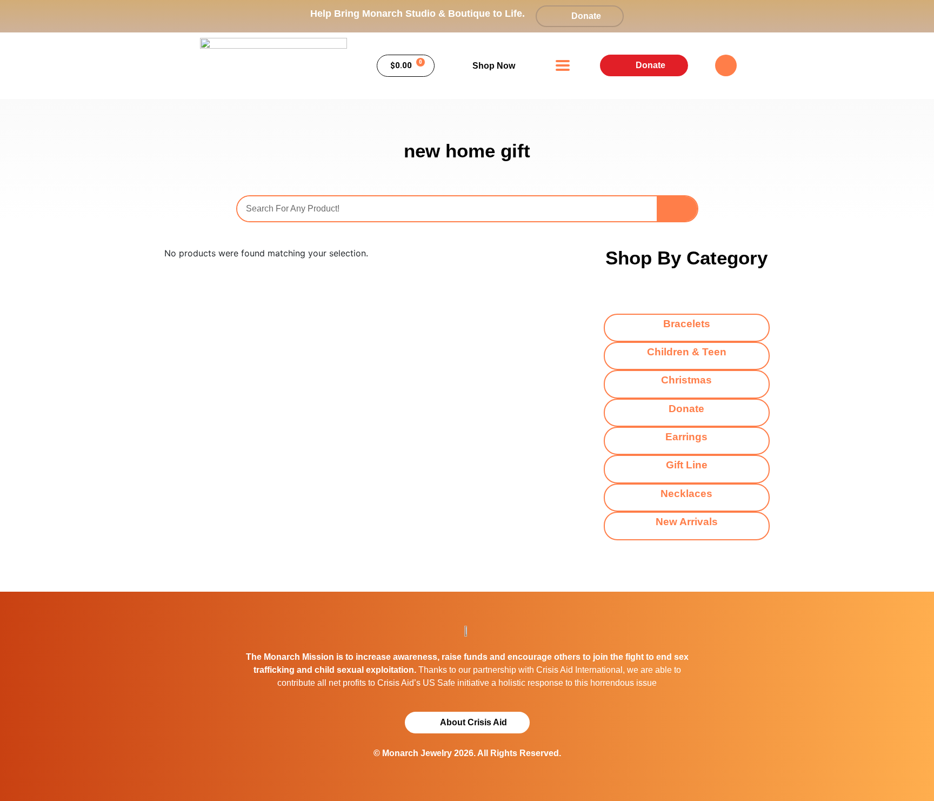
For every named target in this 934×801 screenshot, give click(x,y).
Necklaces (686, 493)
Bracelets (686, 323)
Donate (686, 408)
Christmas (686, 380)
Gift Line (687, 465)
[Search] (677, 208)
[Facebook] (726, 65)
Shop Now (493, 65)
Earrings (686, 436)
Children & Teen (686, 352)
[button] (563, 66)
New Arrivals (687, 521)
